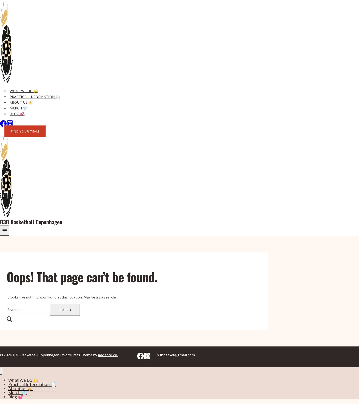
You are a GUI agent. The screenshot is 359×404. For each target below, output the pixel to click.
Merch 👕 (18, 108)
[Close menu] (1, 371)
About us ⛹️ (21, 102)
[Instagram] (147, 358)
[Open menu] (4, 230)
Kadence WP (108, 354)
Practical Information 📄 (35, 97)
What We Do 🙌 (24, 91)
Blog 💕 (17, 114)
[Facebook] (3, 125)
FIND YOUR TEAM (25, 131)
